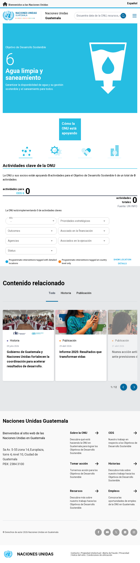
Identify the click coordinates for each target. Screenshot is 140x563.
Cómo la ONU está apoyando (69, 128)
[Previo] (123, 387)
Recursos (76, 491)
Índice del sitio (78, 555)
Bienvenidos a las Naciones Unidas (28, 4)
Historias (114, 463)
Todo (52, 293)
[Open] (104, 221)
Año (10, 218)
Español (132, 3)
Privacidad (124, 553)
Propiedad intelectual (91, 553)
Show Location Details (122, 261)
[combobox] (31, 221)
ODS (111, 432)
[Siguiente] (133, 387)
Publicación (83, 293)
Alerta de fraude (110, 553)
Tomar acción (79, 463)
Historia (66, 293)
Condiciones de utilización (99, 555)
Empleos (114, 491)
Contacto (75, 553)
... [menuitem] (11, 220)
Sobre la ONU (78, 432)
